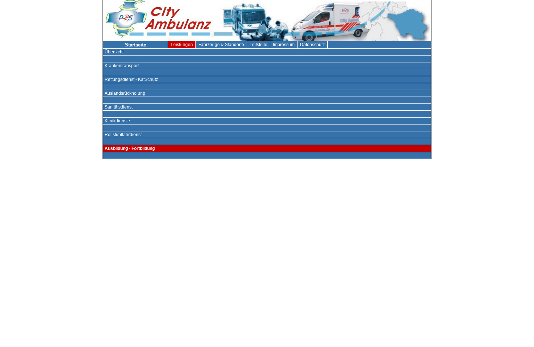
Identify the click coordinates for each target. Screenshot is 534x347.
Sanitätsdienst (119, 107)
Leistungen (182, 44)
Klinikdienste (117, 120)
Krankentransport (122, 65)
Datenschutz (312, 44)
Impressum (284, 44)
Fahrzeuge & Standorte (221, 44)
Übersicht (114, 51)
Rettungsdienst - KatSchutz (131, 79)
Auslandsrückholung (125, 93)
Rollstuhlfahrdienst (123, 134)
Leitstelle (258, 44)
